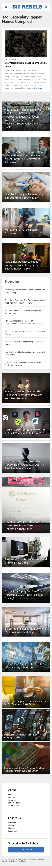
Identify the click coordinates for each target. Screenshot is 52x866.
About (10, 794)
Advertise (12, 800)
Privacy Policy (14, 803)
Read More (38, 88)
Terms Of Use (13, 806)
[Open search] (47, 5)
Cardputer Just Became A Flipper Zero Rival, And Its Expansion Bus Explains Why (24, 769)
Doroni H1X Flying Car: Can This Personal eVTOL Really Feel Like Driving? (24, 595)
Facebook (12, 823)
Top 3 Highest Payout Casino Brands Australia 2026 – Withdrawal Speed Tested (26, 703)
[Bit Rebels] (26, 9)
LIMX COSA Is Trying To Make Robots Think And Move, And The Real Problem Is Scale (24, 465)
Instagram (12, 831)
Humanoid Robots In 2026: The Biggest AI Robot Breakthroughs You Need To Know (23, 395)
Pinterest (12, 828)
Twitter (11, 825)
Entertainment (11, 59)
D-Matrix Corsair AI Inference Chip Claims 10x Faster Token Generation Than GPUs (25, 525)
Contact (11, 797)
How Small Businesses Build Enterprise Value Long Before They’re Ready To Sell (22, 265)
